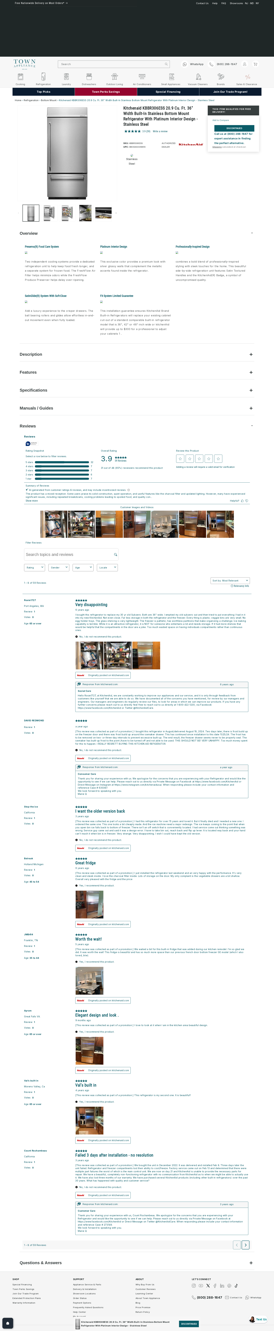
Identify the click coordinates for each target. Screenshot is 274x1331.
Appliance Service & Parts (87, 1284)
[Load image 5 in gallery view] (103, 213)
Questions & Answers (41, 1262)
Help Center (79, 1312)
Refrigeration (31, 100)
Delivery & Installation (85, 1289)
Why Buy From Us (145, 1284)
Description (31, 354)
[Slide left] (18, 213)
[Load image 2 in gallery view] (49, 213)
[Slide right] (116, 213)
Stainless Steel (131, 161)
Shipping (217, 147)
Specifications (33, 390)
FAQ (224, 3)
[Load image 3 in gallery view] (67, 213)
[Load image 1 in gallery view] (31, 213)
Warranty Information (24, 1302)
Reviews (28, 426)
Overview (29, 233)
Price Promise (143, 1307)
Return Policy (143, 1312)
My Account (79, 1316)
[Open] (7, 1323)
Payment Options (82, 1302)
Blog (138, 1302)
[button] (255, 63)
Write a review (160, 131)
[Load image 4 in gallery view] (85, 213)
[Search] (166, 64)
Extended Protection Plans (27, 1298)
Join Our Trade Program (26, 1293)
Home (18, 100)
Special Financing (22, 1284)
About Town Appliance (148, 1298)
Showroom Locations (84, 1293)
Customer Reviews (146, 1289)
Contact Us (202, 3)
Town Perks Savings (23, 1289)
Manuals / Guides (36, 408)
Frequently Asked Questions (88, 1307)
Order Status (80, 1298)
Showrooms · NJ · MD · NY (244, 3)
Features (28, 372)
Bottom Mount (49, 100)
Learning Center (144, 1293)
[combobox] (110, 64)
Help (215, 3)
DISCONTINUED (234, 128)
